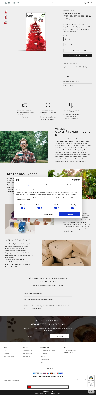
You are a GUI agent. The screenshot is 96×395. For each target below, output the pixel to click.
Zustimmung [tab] (25, 185)
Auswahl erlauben (47, 214)
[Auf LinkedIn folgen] (53, 368)
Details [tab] (48, 184)
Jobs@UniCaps (27, 354)
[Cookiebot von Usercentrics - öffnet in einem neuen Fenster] (73, 180)
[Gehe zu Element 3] (6, 22)
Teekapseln (51, 3)
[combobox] (37, 387)
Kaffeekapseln (38, 3)
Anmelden (59, 336)
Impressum (26, 356)
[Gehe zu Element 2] (6, 17)
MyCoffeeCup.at (68, 10)
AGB (41, 362)
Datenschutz (44, 359)
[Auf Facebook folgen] (43, 368)
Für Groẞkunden (9, 356)
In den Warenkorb (78, 50)
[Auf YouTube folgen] (48, 368)
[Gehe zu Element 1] (6, 12)
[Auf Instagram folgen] (45, 368)
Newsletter (43, 354)
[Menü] (93, 376)
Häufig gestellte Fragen (47, 350)
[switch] (39, 208)
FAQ (5, 350)
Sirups (61, 3)
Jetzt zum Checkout (78, 55)
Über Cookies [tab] (70, 184)
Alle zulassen (69, 214)
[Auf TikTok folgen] (50, 368)
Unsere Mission (27, 350)
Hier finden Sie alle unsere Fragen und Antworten (48, 285)
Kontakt (6, 354)
